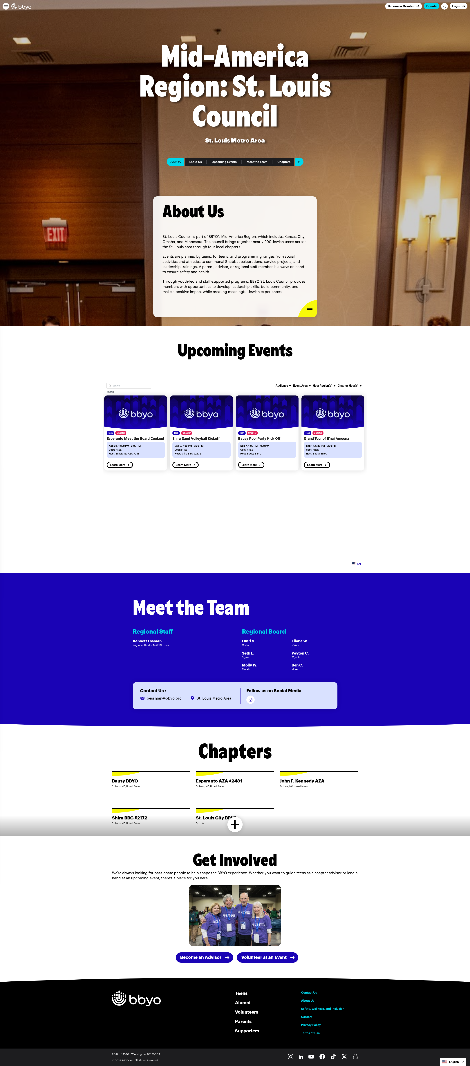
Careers (306, 1017)
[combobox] (453, 1062)
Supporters (247, 1030)
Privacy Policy (311, 1025)
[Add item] (299, 162)
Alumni (242, 1002)
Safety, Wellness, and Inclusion (322, 1008)
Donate (431, 6)
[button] (6, 6)
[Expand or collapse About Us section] (307, 308)
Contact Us (309, 992)
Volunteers (246, 1012)
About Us (195, 162)
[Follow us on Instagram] (250, 700)
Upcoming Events (224, 162)
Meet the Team (257, 162)
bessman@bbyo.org (164, 698)
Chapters (283, 162)
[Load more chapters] (235, 824)
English (454, 1062)
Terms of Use (310, 1033)
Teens (241, 993)
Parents (243, 1021)
